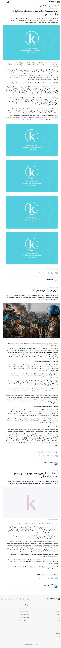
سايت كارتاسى (56, 634)
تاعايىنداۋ (45, 6)
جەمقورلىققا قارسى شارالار (23, 621)
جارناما (58, 640)
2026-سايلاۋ (53, 6)
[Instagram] (56, 273)
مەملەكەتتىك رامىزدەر (24, 618)
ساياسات (58, 615)
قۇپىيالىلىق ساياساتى (24, 615)
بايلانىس (58, 637)
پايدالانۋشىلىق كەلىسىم (24, 612)
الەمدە (58, 624)
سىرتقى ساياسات (41, 452)
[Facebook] (44, 273)
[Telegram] (48, 273)
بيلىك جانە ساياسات (52, 269)
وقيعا (49, 6)
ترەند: (58, 6)
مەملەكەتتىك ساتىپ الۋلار (23, 624)
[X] (39, 273)
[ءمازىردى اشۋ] (2, 2)
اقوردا (41, 6)
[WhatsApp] (52, 273)
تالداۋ (58, 618)
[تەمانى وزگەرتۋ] (7, 2)
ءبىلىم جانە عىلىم (40, 578)
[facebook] (20, 602)
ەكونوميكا (57, 621)
